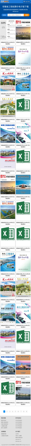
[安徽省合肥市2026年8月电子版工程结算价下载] (23, 30)
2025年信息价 (19, 422)
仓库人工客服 (19, 435)
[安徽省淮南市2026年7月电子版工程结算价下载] (23, 156)
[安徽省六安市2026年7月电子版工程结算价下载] (23, 105)
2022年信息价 (19, 427)
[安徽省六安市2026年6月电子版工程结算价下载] (23, 336)
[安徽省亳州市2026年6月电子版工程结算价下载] (7, 233)
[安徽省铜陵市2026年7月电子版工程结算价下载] (7, 107)
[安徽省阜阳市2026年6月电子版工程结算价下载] (7, 313)
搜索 (26, 15)
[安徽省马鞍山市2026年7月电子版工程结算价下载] (23, 56)
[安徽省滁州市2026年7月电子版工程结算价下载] (23, 133)
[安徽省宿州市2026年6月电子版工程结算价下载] (7, 210)
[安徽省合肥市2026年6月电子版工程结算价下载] (23, 390)
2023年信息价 (19, 425)
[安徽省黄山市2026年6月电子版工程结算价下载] (7, 287)
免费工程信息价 (19, 437)
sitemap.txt (18, 439)
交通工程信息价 (4, 424)
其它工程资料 (4, 427)
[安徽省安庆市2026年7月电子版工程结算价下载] (23, 184)
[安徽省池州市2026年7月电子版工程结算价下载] (7, 158)
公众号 (17, 433)
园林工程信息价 (4, 422)
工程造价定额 (4, 425)
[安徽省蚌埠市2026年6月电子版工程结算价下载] (7, 364)
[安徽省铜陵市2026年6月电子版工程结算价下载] (23, 287)
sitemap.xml (18, 441)
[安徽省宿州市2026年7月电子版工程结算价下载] (7, 55)
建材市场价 (3, 420)
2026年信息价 (19, 420)
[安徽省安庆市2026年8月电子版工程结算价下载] (7, 30)
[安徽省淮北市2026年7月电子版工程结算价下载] (23, 81)
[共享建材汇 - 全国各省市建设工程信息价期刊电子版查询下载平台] (4, 1)
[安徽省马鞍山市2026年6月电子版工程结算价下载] (23, 262)
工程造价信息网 (4, 435)
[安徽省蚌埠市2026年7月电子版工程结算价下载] (7, 133)
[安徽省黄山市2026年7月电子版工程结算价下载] (7, 81)
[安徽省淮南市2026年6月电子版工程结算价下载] (7, 388)
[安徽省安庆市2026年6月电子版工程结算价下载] (23, 364)
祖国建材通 (3, 433)
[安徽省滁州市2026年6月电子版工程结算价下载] (23, 313)
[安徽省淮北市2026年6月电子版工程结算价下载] (7, 261)
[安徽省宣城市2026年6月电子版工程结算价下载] (23, 208)
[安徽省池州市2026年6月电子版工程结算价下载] (7, 338)
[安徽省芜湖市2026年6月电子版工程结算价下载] (23, 233)
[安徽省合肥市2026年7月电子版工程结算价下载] (7, 184)
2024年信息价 (19, 424)
